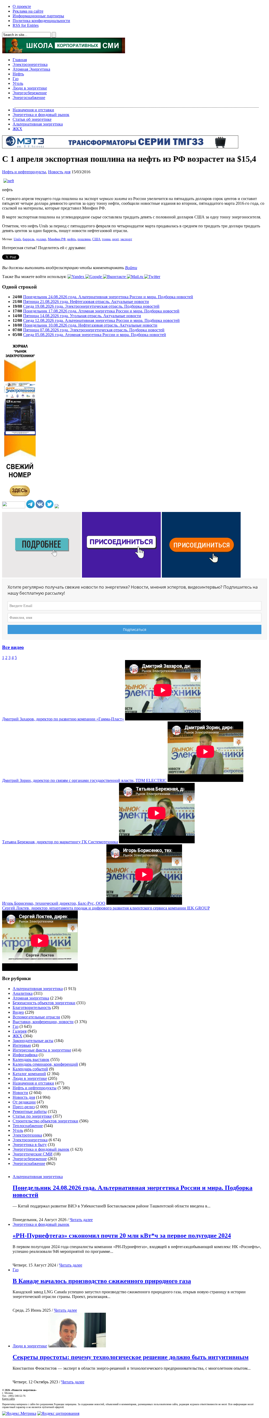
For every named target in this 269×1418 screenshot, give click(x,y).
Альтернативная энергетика (38, 124)
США (96, 239)
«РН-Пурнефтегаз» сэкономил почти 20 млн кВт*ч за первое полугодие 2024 (122, 1235)
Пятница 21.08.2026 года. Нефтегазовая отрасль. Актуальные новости (86, 301)
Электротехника (27, 1135)
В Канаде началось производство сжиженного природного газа (102, 1281)
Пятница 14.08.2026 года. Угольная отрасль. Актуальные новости (82, 315)
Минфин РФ (57, 239)
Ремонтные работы (30, 1111)
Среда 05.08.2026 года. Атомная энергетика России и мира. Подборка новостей (94, 334)
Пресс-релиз (24, 1107)
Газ (15, 78)
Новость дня (59, 172)
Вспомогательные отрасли (36, 1017)
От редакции (24, 1102)
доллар (41, 239)
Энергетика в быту (30, 1144)
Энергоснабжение (29, 97)
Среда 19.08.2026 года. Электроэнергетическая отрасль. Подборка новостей (91, 306)
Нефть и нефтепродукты (24, 172)
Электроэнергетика (30, 64)
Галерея (20, 1031)
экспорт (126, 239)
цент (115, 239)
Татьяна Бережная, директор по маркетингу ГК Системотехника (60, 842)
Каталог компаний (29, 1073)
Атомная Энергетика (31, 69)
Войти (131, 267)
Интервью (22, 1045)
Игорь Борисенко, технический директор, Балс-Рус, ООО (53, 903)
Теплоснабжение (28, 1125)
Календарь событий (30, 1069)
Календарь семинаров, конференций (45, 1064)
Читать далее (81, 1219)
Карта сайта (8, 1398)
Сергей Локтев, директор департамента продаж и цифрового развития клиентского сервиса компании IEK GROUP (106, 908)
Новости (20, 1092)
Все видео (13, 647)
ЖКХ (17, 129)
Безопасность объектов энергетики (44, 1003)
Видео (18, 1012)
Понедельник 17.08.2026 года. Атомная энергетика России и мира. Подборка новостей (101, 311)
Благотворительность (32, 1007)
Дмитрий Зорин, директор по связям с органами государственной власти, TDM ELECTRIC (84, 780)
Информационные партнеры (38, 16)
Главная (20, 59)
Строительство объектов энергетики (45, 1121)
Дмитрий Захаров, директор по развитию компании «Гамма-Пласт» (63, 719)
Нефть (18, 74)
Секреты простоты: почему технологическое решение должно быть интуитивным (131, 1357)
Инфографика (25, 1055)
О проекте (22, 6)
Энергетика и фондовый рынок (41, 114)
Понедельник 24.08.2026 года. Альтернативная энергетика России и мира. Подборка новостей (108, 297)
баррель (28, 239)
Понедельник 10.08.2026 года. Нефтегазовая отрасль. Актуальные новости (90, 325)
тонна (106, 239)
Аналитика (23, 993)
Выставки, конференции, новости (43, 1021)
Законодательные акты (33, 1040)
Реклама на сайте (28, 11)
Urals (17, 239)
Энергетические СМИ (33, 1154)
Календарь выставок (31, 1059)
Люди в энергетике (30, 88)
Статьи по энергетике (32, 1116)
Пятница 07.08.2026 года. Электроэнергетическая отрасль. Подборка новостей (93, 330)
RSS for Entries (26, 25)
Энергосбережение (30, 93)
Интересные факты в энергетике (42, 1050)
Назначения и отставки (33, 110)
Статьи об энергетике (32, 119)
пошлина (84, 239)
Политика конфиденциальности (41, 20)
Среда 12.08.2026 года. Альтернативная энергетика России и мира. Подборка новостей (101, 320)
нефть (71, 239)
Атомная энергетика (31, 998)
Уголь (18, 83)
